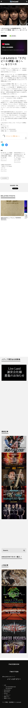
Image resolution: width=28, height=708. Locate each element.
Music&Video (7, 690)
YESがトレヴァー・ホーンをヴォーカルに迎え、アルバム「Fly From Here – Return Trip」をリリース (14, 510)
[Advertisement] (14, 290)
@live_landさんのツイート (8, 676)
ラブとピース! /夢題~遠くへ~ (13, 136)
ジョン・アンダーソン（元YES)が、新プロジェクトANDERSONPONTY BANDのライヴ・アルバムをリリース (12, 216)
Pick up (5, 693)
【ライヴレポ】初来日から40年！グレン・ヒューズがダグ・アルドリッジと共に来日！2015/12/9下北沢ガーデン (14, 645)
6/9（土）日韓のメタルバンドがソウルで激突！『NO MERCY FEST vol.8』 (14, 460)
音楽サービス (7, 698)
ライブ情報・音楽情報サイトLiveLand (11, 702)
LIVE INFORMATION (10, 687)
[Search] (26, 1)
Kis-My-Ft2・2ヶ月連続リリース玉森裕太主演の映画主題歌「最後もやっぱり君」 (6, 155)
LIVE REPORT (8, 688)
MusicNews (7, 691)
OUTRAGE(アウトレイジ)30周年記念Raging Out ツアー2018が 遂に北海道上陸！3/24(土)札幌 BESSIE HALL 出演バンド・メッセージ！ (14, 493)
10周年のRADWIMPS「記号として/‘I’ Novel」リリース (7, 166)
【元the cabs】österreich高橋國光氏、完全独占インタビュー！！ (14, 577)
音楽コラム (6, 696)
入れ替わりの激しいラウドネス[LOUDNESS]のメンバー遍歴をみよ (14, 628)
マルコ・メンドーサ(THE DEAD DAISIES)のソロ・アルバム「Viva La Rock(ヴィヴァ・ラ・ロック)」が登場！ (14, 477)
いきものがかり (5, 178)
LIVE (5, 685)
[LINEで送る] (12, 35)
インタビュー (7, 695)
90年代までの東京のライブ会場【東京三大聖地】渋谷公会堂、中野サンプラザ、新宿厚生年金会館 (14, 611)
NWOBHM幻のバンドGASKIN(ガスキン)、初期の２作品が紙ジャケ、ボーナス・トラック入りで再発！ (19, 156)
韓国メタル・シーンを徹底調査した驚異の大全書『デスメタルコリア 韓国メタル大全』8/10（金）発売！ (14, 443)
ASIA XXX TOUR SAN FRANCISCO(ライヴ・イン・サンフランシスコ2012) (14, 595)
